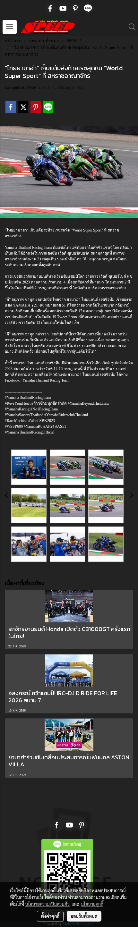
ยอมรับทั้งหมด (84, 916)
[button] (130, 26)
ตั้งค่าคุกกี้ (50, 916)
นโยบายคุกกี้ (92, 904)
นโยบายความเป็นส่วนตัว (47, 904)
